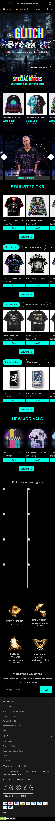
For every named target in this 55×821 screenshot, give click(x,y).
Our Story (7, 707)
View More (26, 237)
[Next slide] (51, 157)
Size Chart (7, 741)
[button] (5, 3)
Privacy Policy (9, 716)
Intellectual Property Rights (15, 726)
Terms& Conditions (11, 721)
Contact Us (8, 760)
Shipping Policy (9, 746)
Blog (4, 731)
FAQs (5, 756)
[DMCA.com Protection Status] (8, 820)
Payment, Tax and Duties (14, 711)
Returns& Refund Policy (13, 751)
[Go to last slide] (4, 157)
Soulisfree (13, 813)
